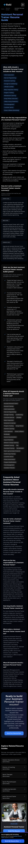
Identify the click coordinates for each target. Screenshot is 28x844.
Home (2, 9)
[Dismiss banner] (26, 835)
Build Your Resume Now (14, 733)
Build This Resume (14, 831)
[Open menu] (23, 4)
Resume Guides (8, 8)
